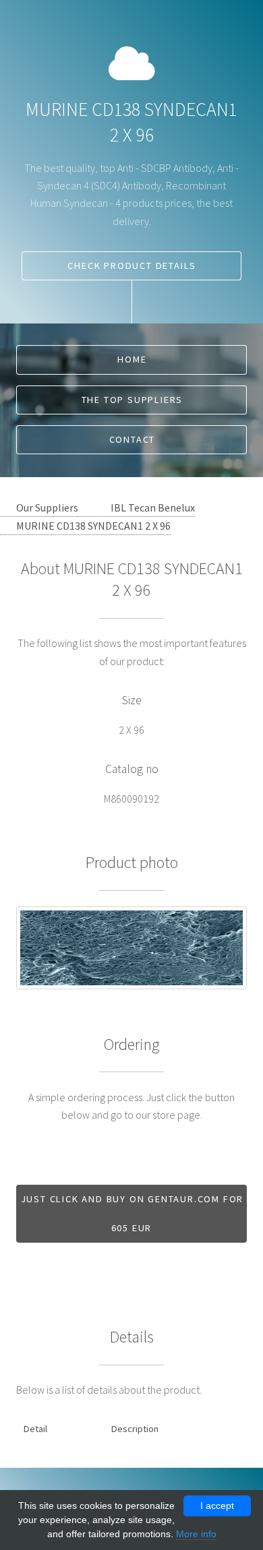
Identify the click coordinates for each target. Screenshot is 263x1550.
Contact (132, 439)
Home (131, 359)
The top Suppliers (132, 400)
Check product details (131, 265)
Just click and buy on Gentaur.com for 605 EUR (132, 1213)
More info (196, 1533)
